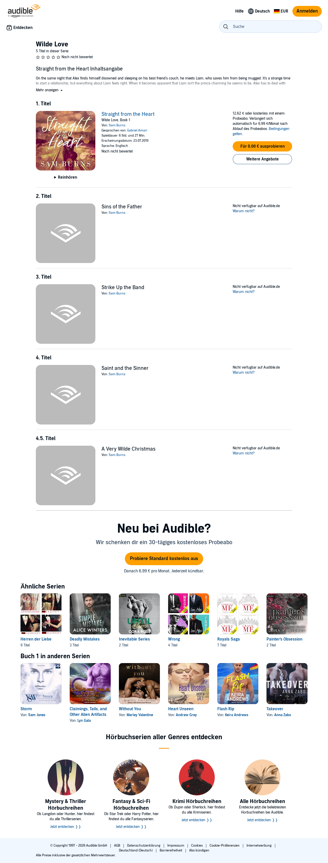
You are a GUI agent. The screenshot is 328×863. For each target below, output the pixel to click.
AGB (117, 846)
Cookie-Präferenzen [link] (225, 846)
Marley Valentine (140, 715)
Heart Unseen (180, 709)
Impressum (176, 846)
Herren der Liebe (36, 639)
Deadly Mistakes (85, 639)
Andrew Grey (186, 715)
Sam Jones (36, 715)
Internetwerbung (259, 846)
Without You (130, 709)
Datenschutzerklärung (144, 846)
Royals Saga (228, 639)
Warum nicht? (244, 211)
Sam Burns (117, 125)
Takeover (274, 709)
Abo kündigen (199, 850)
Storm (26, 709)
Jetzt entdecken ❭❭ (65, 827)
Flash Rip (225, 709)
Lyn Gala (84, 720)
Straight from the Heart (128, 114)
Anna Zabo (282, 715)
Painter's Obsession (284, 639)
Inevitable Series (134, 639)
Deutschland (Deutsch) (136, 850)
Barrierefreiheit (171, 850)
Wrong (174, 639)
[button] (50, 90)
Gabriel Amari (137, 130)
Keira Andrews (236, 715)
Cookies (197, 846)
